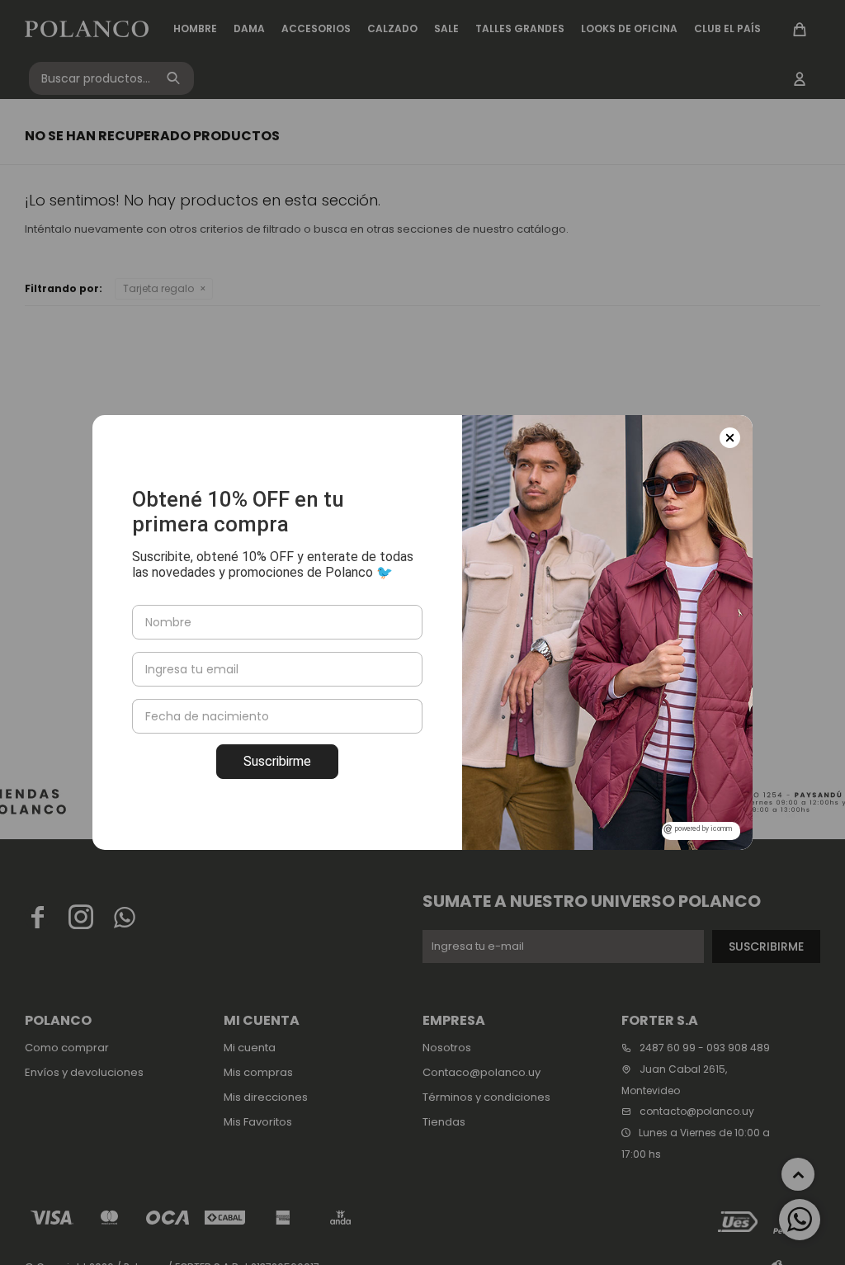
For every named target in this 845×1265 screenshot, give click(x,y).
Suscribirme (277, 761)
